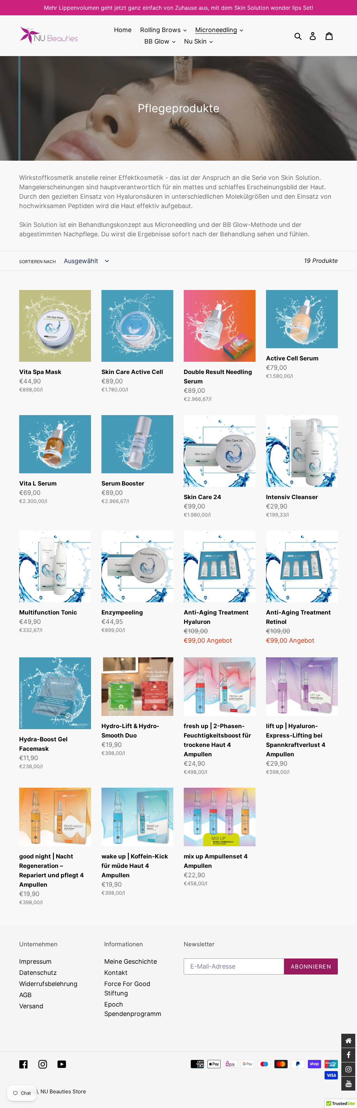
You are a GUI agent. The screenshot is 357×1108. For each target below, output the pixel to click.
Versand (31, 1006)
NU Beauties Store (63, 1091)
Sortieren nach (37, 261)
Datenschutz (38, 972)
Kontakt (116, 972)
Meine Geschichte (130, 961)
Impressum (35, 961)
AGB (25, 995)
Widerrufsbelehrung (48, 983)
